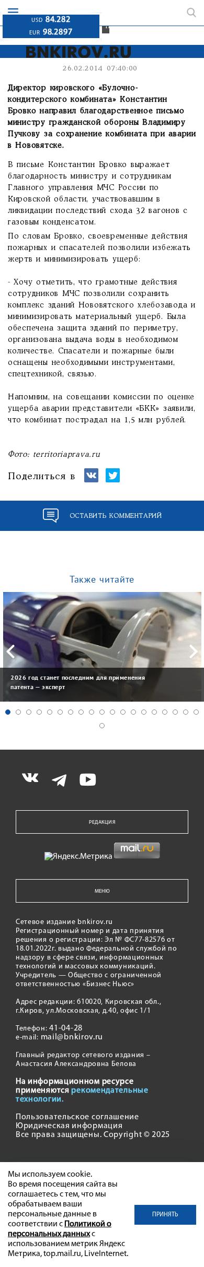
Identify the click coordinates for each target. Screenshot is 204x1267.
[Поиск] (191, 12)
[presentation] (10, 651)
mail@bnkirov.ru (72, 1037)
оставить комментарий (116, 516)
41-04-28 (66, 1028)
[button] (8, 712)
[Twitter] (113, 480)
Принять (165, 1215)
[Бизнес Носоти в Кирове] (71, 52)
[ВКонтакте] (91, 480)
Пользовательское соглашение (77, 1117)
